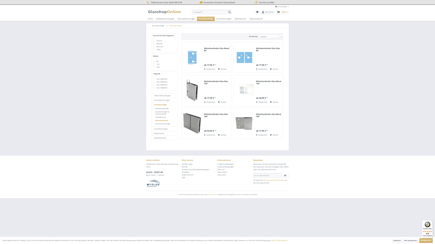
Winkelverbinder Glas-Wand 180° (268, 115)
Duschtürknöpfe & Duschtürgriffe (162, 113)
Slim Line (159, 47)
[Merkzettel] (257, 12)
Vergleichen (210, 69)
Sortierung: (253, 36)
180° (158, 67)
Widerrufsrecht (187, 175)
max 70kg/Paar (162, 88)
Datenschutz (222, 172)
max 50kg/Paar (162, 85)
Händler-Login (187, 164)
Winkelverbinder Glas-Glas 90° (268, 49)
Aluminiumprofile (162, 108)
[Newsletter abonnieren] (285, 175)
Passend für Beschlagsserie (163, 35)
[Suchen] (229, 12)
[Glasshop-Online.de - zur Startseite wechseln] (164, 12)
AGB (183, 177)
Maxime (159, 44)
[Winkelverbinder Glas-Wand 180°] (244, 123)
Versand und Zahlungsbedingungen (195, 169)
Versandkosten (212, 194)
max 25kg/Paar (162, 79)
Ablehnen (397, 240)
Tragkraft (156, 74)
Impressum (222, 175)
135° (158, 64)
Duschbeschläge (160, 105)
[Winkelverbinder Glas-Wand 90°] (192, 57)
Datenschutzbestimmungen (273, 180)
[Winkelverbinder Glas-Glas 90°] (244, 57)
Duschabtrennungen (162, 100)
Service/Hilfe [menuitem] (282, 7)
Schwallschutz (160, 117)
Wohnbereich (159, 133)
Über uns (221, 169)
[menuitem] (212, 12)
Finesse (159, 41)
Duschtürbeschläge (162, 124)
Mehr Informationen (280, 240)
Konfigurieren (426, 240)
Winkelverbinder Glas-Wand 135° (268, 82)
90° (157, 61)
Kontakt (185, 167)
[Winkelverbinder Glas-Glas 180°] (192, 123)
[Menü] (431, 221)
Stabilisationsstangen (162, 96)
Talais (158, 49)
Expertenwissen (160, 138)
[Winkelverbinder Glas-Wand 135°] (244, 90)
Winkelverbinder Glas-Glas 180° (216, 115)
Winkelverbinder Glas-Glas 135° (216, 82)
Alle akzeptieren (410, 240)
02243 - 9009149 (154, 172)
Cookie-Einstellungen (225, 164)
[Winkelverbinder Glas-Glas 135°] (192, 90)
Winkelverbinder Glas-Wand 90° (216, 49)
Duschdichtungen (161, 129)
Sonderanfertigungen (226, 167)
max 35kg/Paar (162, 82)
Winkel (155, 56)
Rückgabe (185, 172)
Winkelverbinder (161, 120)
